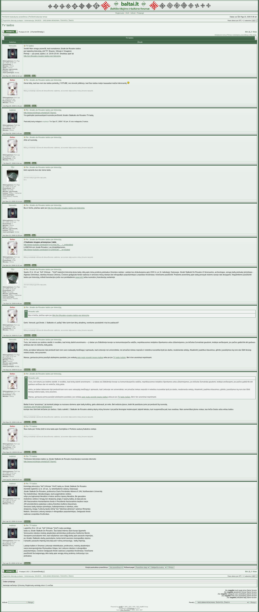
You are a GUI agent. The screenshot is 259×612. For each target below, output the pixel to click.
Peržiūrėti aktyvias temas (38, 17)
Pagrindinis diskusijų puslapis (13, 20)
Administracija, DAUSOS (32, 20)
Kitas (255, 32)
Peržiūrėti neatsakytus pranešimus (14, 17)
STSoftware (131, 608)
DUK (127, 13)
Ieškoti (133, 13)
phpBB (121, 607)
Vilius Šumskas (125, 610)
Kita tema (253, 35)
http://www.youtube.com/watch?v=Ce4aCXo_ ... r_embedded (48, 245)
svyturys (45, 121)
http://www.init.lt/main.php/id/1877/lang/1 (40, 113)
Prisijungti (140, 13)
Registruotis (119, 13)
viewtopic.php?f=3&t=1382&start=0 (38, 407)
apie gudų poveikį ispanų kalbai (90, 357)
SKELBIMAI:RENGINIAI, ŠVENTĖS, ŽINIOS (58, 20)
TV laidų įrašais (119, 357)
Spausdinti (5, 35)
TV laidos (8, 25)
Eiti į (247, 32)
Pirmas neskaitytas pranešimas (238, 35)
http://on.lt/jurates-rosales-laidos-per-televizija (42, 56)
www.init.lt (79, 277)
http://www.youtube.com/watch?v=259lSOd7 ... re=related (47, 250)
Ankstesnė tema (220, 35)
